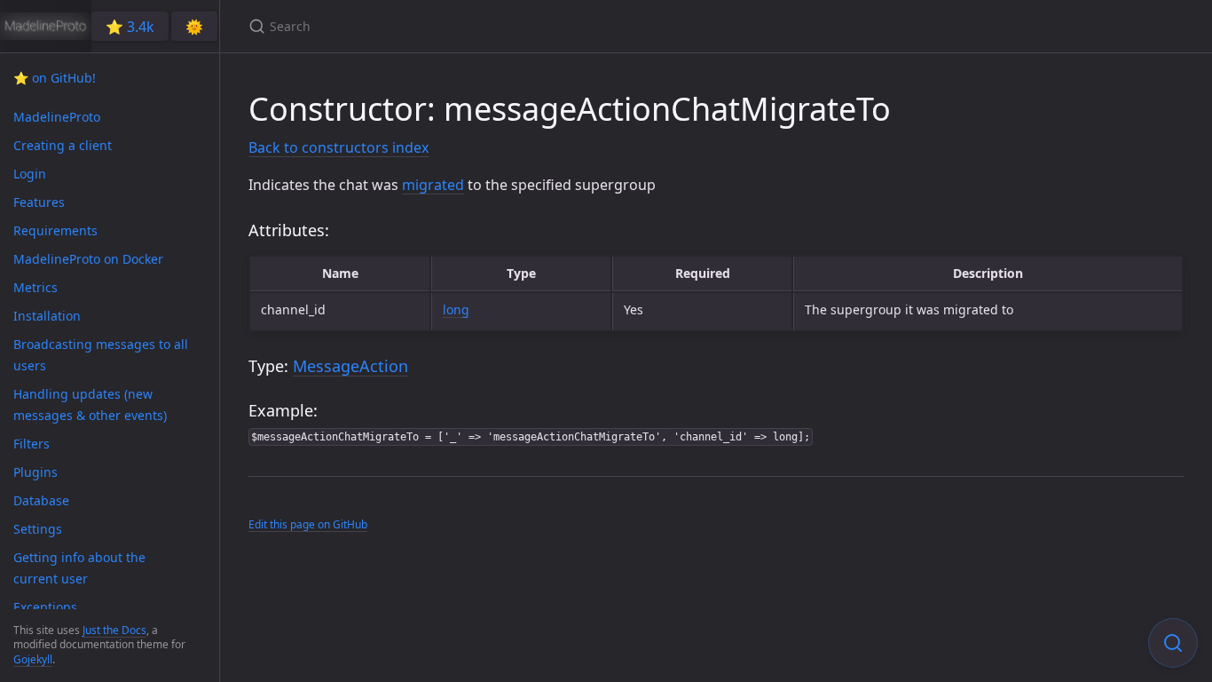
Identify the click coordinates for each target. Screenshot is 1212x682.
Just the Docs (114, 630)
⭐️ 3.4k (130, 26)
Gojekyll (32, 659)
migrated (433, 184)
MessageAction (350, 366)
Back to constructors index (338, 147)
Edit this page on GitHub (307, 524)
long (456, 309)
